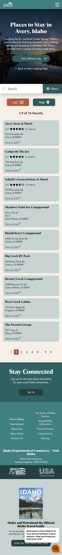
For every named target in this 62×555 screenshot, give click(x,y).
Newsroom (16, 428)
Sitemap (45, 438)
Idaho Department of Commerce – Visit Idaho (31, 452)
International (17, 423)
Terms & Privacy (45, 428)
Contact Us (17, 438)
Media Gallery (16, 419)
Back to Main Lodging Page (32, 68)
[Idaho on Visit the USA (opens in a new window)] (47, 472)
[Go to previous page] (11, 352)
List (15, 102)
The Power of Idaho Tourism (45, 414)
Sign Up (31, 392)
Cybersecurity (45, 433)
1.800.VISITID (40, 461)
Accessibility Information (45, 422)
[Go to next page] (51, 352)
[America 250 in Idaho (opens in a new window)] (17, 472)
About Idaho (16, 433)
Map (42, 102)
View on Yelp (11, 142)
